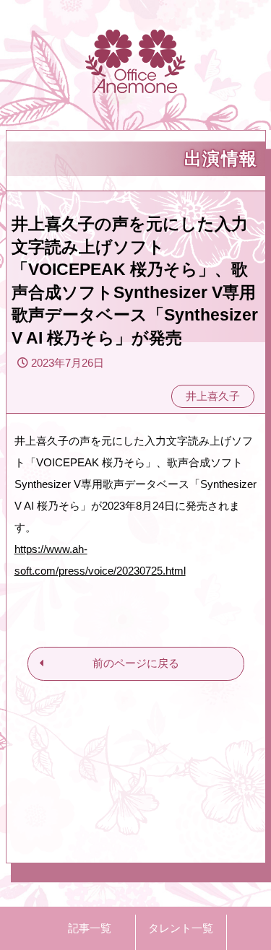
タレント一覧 (180, 928)
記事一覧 (89, 928)
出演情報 (221, 158)
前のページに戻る (136, 663)
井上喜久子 (213, 396)
